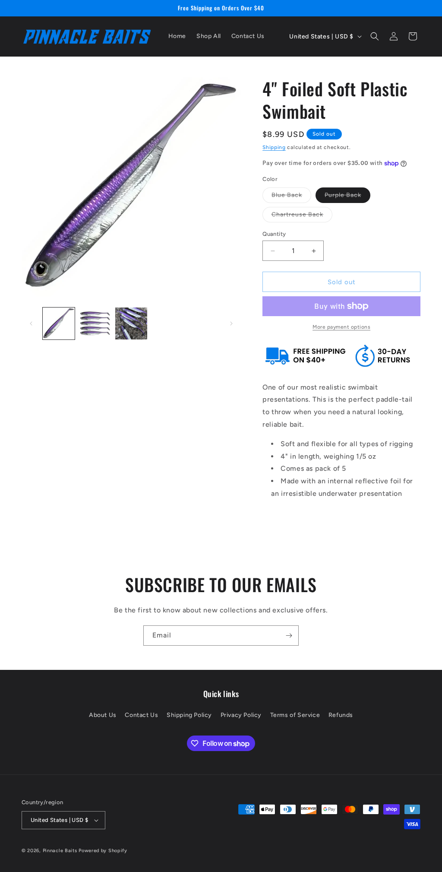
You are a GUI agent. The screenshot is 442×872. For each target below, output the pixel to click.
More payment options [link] (341, 327)
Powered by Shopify (103, 850)
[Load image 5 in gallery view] (95, 323)
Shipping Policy (189, 715)
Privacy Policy (241, 715)
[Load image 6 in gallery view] (131, 323)
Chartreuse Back (302, 216)
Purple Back (347, 197)
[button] (374, 36)
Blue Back (291, 197)
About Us (103, 715)
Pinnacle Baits (60, 850)
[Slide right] (231, 323)
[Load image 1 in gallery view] (59, 323)
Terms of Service (295, 715)
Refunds (340, 715)
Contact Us (141, 715)
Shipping (274, 147)
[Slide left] (31, 323)
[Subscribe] (288, 635)
